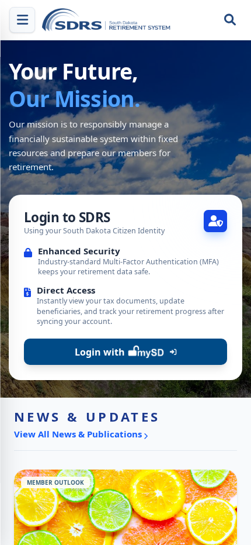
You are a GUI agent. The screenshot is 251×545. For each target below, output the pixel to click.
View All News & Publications (78, 434)
